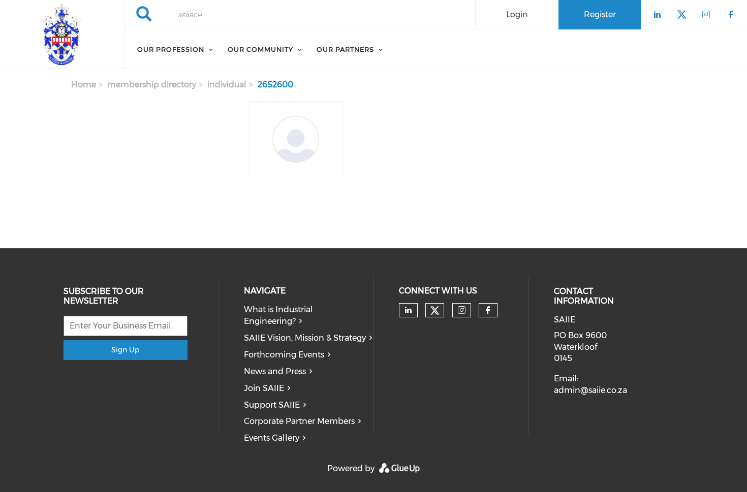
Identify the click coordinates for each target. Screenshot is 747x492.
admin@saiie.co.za (590, 390)
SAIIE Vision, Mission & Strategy (305, 338)
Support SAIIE (272, 405)
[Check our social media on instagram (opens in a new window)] (462, 310)
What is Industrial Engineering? (278, 315)
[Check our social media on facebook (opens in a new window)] (487, 310)
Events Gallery (271, 438)
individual (226, 84)
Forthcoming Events (284, 354)
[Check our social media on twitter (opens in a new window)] (435, 311)
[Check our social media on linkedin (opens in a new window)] (408, 310)
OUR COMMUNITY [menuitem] (260, 49)
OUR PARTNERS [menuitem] (345, 49)
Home (83, 84)
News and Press (275, 371)
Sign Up (125, 349)
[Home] (62, 34)
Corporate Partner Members (299, 421)
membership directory (151, 84)
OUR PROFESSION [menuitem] (170, 49)
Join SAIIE (264, 388)
